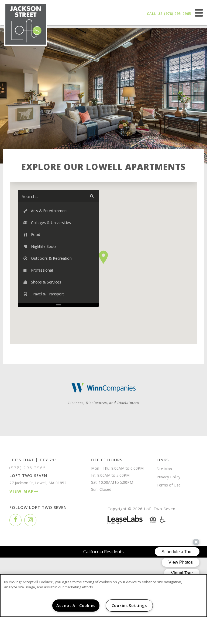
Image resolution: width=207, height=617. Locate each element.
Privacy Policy (168, 476)
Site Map (164, 468)
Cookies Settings (129, 605)
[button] (103, 257)
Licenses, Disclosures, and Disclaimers (103, 402)
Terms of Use (169, 485)
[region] (103, 595)
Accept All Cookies (75, 605)
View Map (21, 491)
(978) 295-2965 (177, 13)
